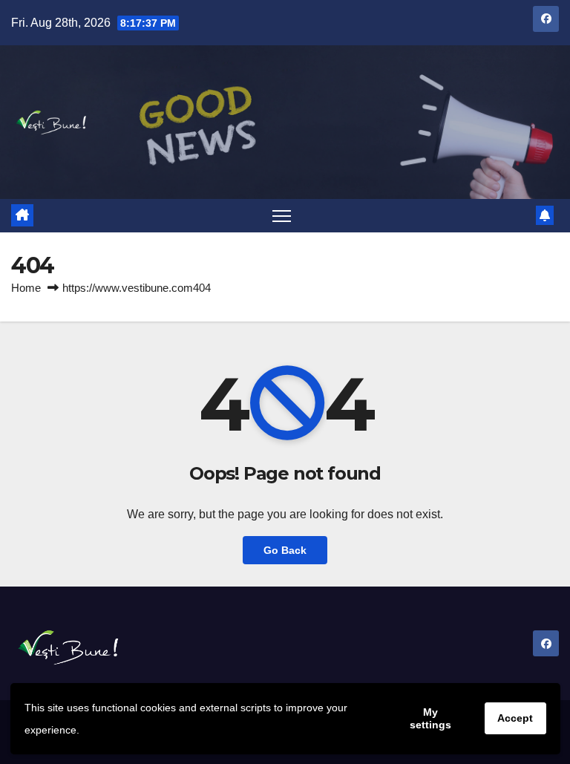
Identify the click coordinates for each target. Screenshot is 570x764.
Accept (515, 718)
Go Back (285, 550)
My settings (430, 718)
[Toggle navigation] (281, 215)
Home (26, 287)
